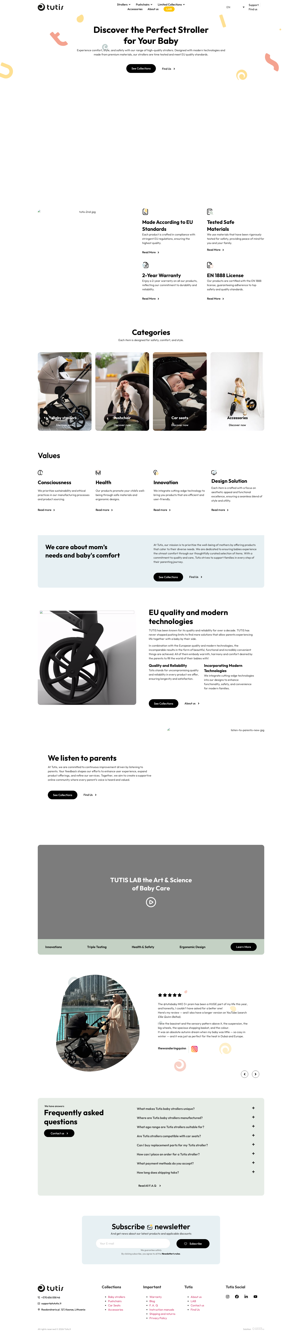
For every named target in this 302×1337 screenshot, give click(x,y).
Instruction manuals (161, 1309)
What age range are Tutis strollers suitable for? (170, 1127)
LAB (193, 1301)
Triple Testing (97, 947)
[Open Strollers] (129, 4)
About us (196, 1297)
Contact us (197, 1305)
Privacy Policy (158, 1318)
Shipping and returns (162, 1314)
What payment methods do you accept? (165, 1163)
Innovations (53, 947)
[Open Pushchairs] (151, 4)
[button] (235, 7)
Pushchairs (115, 1301)
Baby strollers (116, 1297)
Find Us (195, 1309)
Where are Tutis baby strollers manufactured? (170, 1118)
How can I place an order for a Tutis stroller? (168, 1154)
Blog (152, 1301)
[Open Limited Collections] (184, 4)
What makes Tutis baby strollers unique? (166, 1109)
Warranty (155, 1297)
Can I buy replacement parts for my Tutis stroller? (172, 1145)
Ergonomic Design (192, 947)
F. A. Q (153, 1305)
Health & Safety (143, 947)
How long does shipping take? (158, 1172)
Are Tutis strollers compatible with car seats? (169, 1136)
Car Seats (114, 1305)
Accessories (115, 1309)
